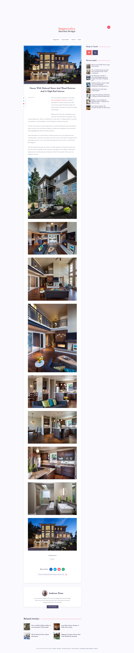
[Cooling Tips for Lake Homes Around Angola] (88, 90)
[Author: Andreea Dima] (45, 593)
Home (54, 648)
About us (73, 39)
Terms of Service (66, 648)
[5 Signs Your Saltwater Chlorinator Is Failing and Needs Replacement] (88, 96)
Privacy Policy (75, 648)
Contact (79, 39)
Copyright (82, 648)
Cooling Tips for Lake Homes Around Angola (99, 90)
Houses (52, 559)
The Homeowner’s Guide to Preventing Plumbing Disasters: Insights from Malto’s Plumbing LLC (99, 78)
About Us (59, 648)
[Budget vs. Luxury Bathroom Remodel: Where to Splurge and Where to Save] (88, 101)
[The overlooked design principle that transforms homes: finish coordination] (88, 71)
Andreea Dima (56, 593)
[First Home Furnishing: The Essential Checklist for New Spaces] (88, 107)
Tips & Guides (65, 39)
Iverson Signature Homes (59, 100)
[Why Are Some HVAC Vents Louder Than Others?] (88, 66)
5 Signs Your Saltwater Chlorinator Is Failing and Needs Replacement (100, 95)
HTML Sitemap (89, 648)
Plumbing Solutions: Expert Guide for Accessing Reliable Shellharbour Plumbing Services (100, 85)
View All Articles (53, 606)
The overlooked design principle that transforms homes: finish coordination (100, 72)
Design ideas (56, 39)
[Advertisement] (67, 10)
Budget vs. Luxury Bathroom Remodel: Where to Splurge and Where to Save (100, 102)
